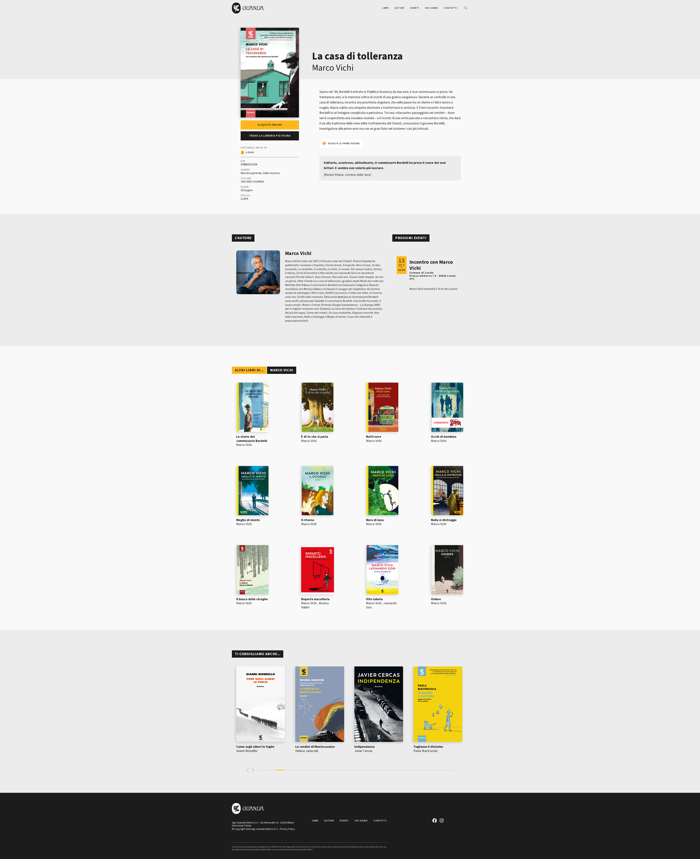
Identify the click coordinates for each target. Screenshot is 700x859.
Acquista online (270, 125)
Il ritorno (307, 520)
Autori (400, 8)
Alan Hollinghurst (430, 751)
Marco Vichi (332, 68)
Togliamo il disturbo (374, 746)
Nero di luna (375, 520)
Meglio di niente (248, 520)
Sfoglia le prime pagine (344, 143)
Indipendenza (310, 746)
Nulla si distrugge (444, 520)
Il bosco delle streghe (252, 599)
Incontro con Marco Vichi (431, 265)
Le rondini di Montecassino (261, 746)
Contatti (450, 8)
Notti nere (373, 436)
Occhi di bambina (443, 436)
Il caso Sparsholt (430, 746)
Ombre (436, 599)
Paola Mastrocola (371, 751)
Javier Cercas (309, 751)
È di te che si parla (314, 436)
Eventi (414, 8)
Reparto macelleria (315, 599)
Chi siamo (431, 8)
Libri (385, 8)
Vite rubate (374, 599)
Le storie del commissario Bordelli (251, 438)
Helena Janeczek (252, 751)
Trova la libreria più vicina (270, 136)
